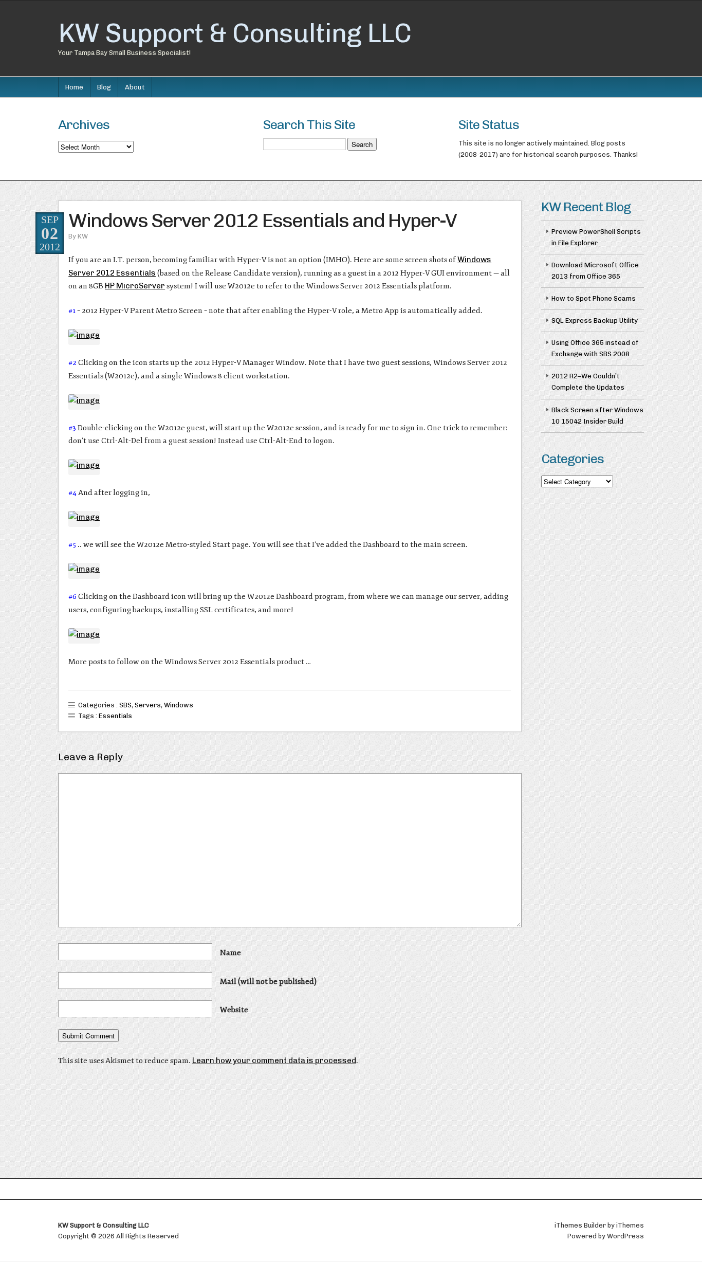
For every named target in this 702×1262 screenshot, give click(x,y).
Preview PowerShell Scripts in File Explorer (596, 237)
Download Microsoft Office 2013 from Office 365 (595, 270)
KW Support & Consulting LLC (234, 33)
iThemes (630, 1225)
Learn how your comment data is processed (274, 1060)
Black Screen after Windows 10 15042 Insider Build (597, 415)
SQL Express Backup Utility (594, 320)
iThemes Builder (580, 1225)
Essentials (115, 716)
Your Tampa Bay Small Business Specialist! (124, 53)
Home (74, 87)
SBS (125, 705)
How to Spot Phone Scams (593, 298)
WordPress (625, 1236)
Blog (104, 87)
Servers (148, 705)
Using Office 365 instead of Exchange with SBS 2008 (595, 348)
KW (83, 236)
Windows (178, 705)
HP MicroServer (135, 285)
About (135, 87)
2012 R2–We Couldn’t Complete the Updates (587, 381)
